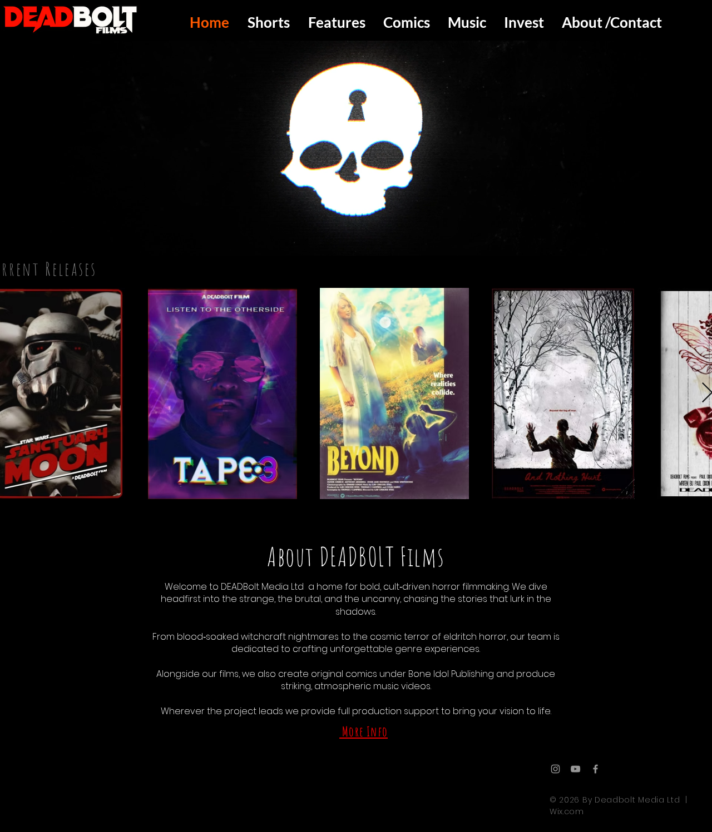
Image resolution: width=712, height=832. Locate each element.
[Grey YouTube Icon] (575, 769)
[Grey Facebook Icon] (595, 769)
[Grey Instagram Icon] (555, 769)
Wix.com (567, 811)
